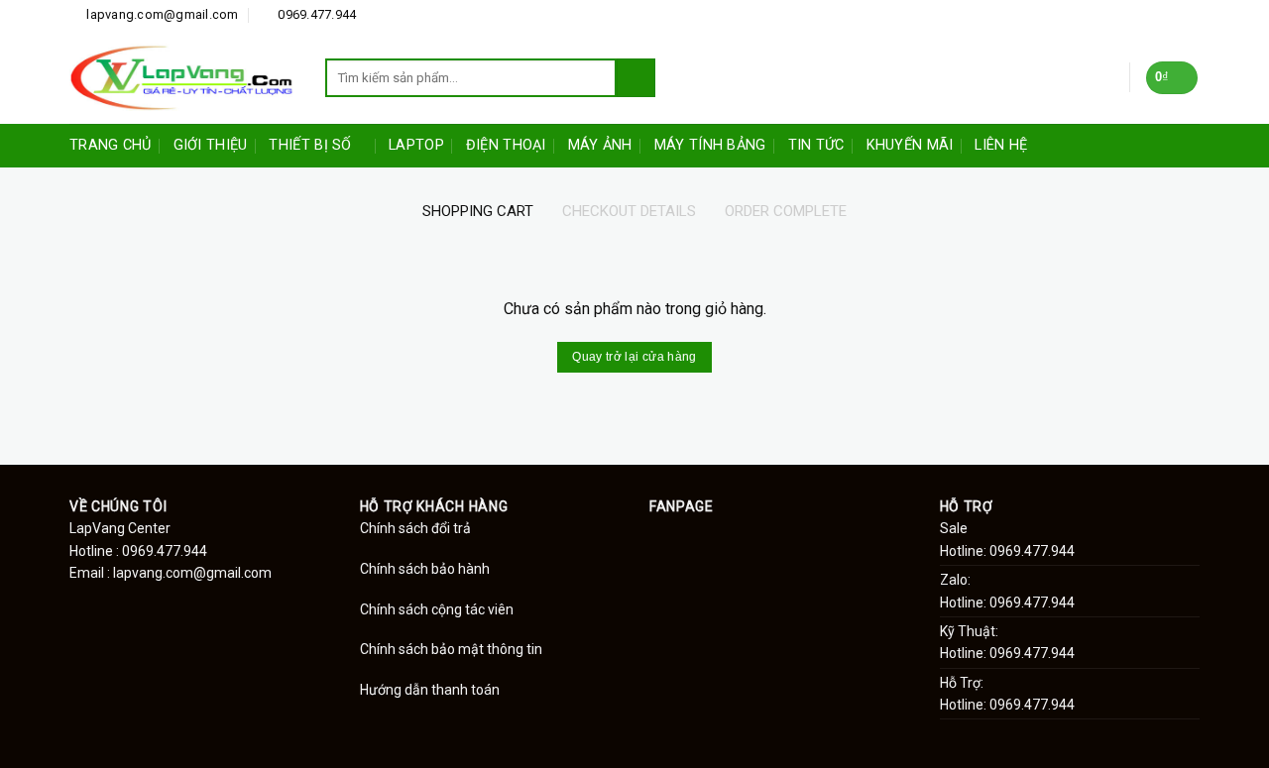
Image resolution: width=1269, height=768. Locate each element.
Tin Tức (816, 145)
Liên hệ (1001, 145)
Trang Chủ (110, 145)
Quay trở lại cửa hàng (634, 357)
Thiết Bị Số (310, 145)
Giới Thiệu (210, 145)
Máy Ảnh (600, 145)
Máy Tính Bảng (710, 145)
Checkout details (629, 211)
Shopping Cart (477, 211)
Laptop (416, 145)
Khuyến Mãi (910, 145)
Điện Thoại (506, 145)
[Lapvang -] (182, 77)
